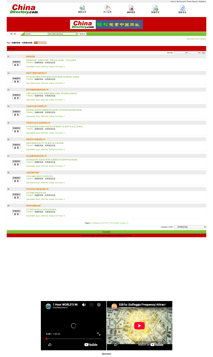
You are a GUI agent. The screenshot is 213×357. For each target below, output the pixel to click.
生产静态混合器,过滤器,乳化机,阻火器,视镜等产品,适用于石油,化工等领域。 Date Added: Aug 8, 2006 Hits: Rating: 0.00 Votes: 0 (55, 130)
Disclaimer (107, 232)
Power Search (192, 1)
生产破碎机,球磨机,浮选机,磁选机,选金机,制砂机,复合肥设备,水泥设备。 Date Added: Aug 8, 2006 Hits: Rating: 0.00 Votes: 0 (53, 80)
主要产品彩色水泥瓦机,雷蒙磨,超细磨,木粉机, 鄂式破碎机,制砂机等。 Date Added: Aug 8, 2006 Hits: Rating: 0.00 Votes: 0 (52, 96)
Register (202, 1)
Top (8, 43)
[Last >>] (125, 223)
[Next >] (118, 223)
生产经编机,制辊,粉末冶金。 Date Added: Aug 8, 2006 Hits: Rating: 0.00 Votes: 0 (45, 196)
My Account (181, 1)
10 (114, 223)
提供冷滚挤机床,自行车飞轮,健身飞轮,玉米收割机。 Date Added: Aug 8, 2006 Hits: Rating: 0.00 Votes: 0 (45, 146)
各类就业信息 (27, 43)
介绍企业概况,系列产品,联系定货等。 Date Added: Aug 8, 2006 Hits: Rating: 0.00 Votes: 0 (45, 179)
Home (173, 1)
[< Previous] (95, 223)
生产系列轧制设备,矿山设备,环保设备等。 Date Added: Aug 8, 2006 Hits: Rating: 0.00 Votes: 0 (45, 212)
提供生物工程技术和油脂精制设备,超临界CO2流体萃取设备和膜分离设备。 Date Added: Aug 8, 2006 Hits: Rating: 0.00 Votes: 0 (54, 113)
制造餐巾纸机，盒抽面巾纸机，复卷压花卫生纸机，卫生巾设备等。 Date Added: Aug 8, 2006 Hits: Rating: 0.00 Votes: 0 (52, 63)
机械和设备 (16, 43)
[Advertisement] (106, 277)
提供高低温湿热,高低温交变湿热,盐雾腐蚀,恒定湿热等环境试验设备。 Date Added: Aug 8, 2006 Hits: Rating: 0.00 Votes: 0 (52, 163)
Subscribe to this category (196, 39)
